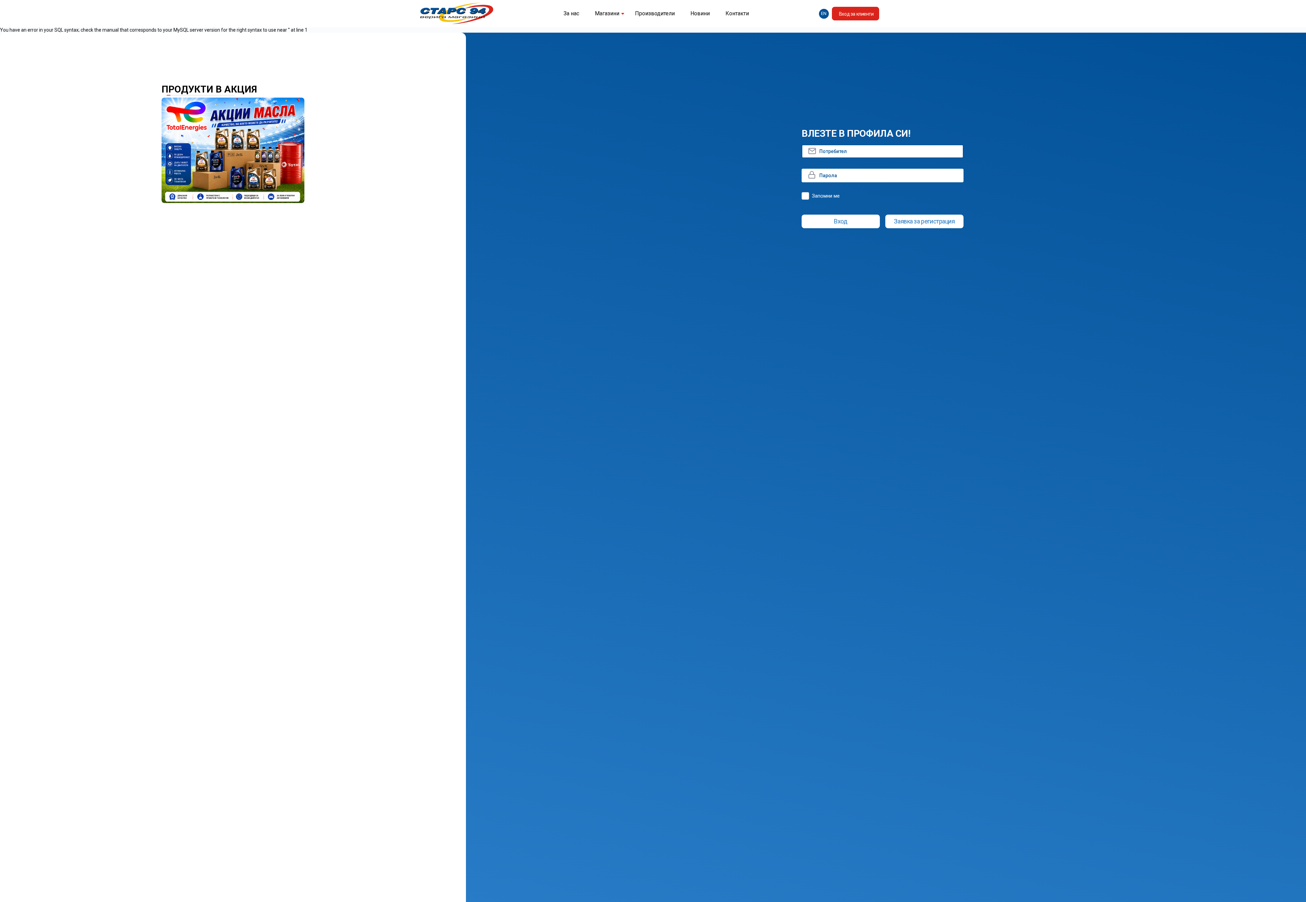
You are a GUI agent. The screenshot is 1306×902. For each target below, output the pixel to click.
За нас (571, 13)
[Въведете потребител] (883, 151)
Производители (655, 13)
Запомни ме (826, 196)
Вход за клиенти (856, 14)
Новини (700, 13)
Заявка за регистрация (924, 221)
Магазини (607, 13)
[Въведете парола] (883, 175)
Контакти (737, 13)
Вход (840, 221)
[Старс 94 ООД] (456, 14)
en (823, 13)
